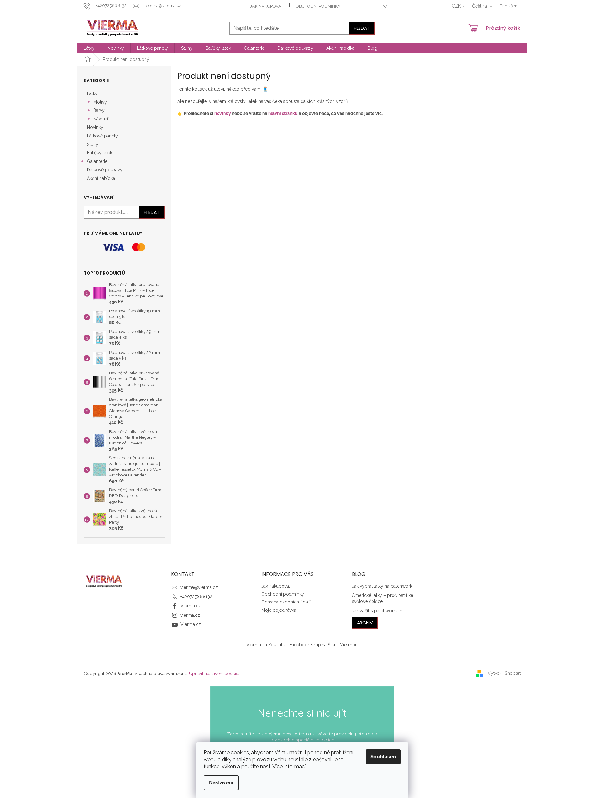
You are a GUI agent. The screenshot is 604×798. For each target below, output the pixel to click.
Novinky (95, 127)
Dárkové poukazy (105, 169)
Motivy (100, 102)
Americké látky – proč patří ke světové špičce (382, 598)
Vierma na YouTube (266, 644)
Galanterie (97, 161)
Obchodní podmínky (318, 6)
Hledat (362, 28)
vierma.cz (190, 615)
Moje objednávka (278, 610)
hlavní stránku (283, 113)
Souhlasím (383, 757)
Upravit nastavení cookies (215, 673)
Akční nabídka (101, 178)
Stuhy (92, 144)
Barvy (99, 110)
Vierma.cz (190, 605)
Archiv (365, 623)
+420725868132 (196, 596)
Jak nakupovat (266, 6)
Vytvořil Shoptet (504, 673)
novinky (223, 113)
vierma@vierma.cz (199, 587)
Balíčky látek (99, 152)
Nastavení (221, 783)
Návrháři (101, 118)
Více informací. (289, 766)
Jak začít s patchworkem (377, 610)
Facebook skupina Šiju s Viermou (323, 644)
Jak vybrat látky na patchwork (382, 586)
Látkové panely (102, 135)
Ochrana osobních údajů (286, 601)
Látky (92, 93)
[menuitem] (89, 48)
